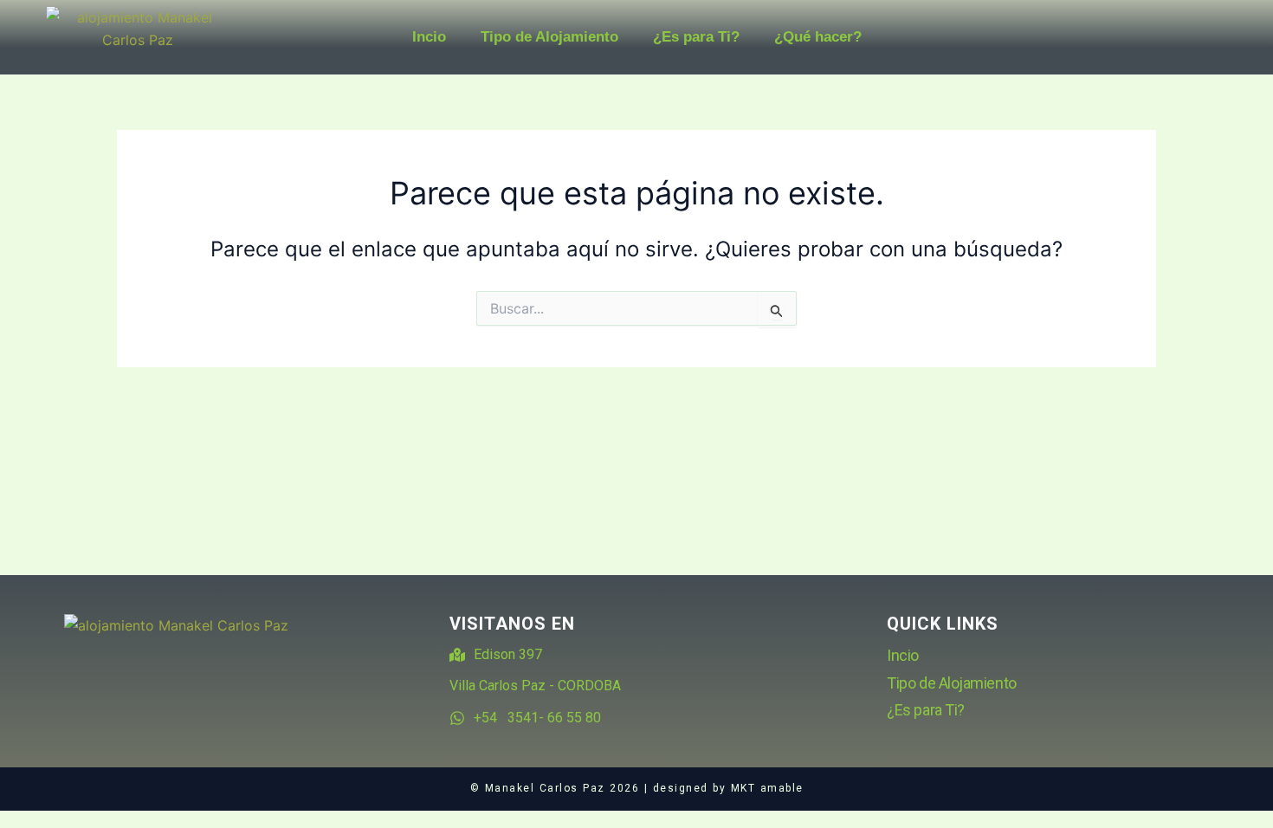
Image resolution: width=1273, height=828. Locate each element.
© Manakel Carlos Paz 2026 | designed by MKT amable (637, 788)
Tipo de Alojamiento (549, 37)
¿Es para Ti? (696, 37)
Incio (429, 37)
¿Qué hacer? (818, 37)
